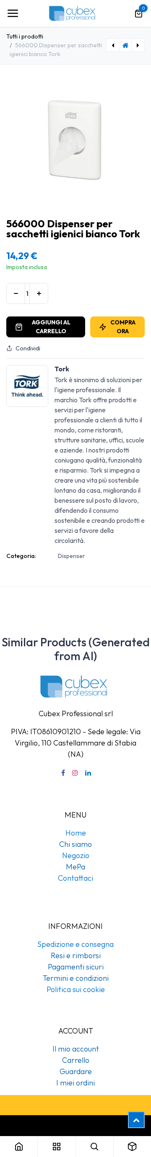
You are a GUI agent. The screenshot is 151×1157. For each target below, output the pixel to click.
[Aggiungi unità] (39, 293)
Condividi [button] (28, 348)
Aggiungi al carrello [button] (51, 327)
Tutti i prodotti (24, 36)
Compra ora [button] (122, 327)
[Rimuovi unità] (16, 293)
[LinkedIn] (88, 773)
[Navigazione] (12, 13)
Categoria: (21, 556)
